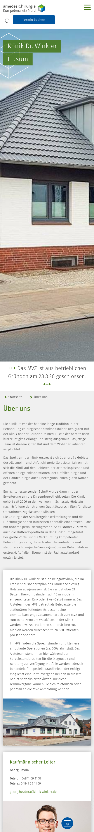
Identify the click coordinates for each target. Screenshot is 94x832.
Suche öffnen (7, 21)
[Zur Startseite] (30, 8)
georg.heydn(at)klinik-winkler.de (33, 792)
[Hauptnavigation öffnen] (87, 7)
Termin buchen (34, 20)
